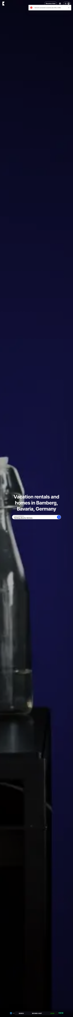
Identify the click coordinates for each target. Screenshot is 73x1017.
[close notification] (68, 7)
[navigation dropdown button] (67, 3)
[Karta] (3, 3)
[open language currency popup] (60, 3)
